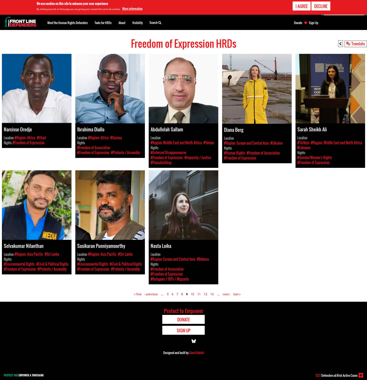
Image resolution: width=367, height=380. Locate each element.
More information (132, 8)
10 (192, 294)
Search (153, 22)
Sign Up (313, 23)
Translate (358, 43)
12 (205, 294)
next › (226, 294)
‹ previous (151, 294)
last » (237, 294)
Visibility (137, 22)
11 (199, 294)
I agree (302, 6)
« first (137, 294)
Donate (298, 23)
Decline (320, 6)
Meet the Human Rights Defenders (67, 22)
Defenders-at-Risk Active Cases (337, 375)
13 (212, 294)
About (122, 22)
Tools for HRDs (103, 22)
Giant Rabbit (196, 352)
